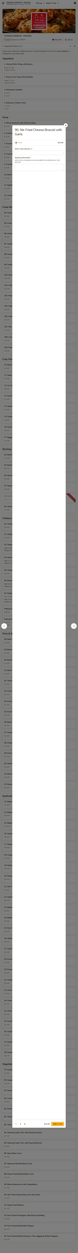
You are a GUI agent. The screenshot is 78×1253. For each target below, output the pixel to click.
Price (20, 143)
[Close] (66, 125)
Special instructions (22, 158)
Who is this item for (23, 149)
